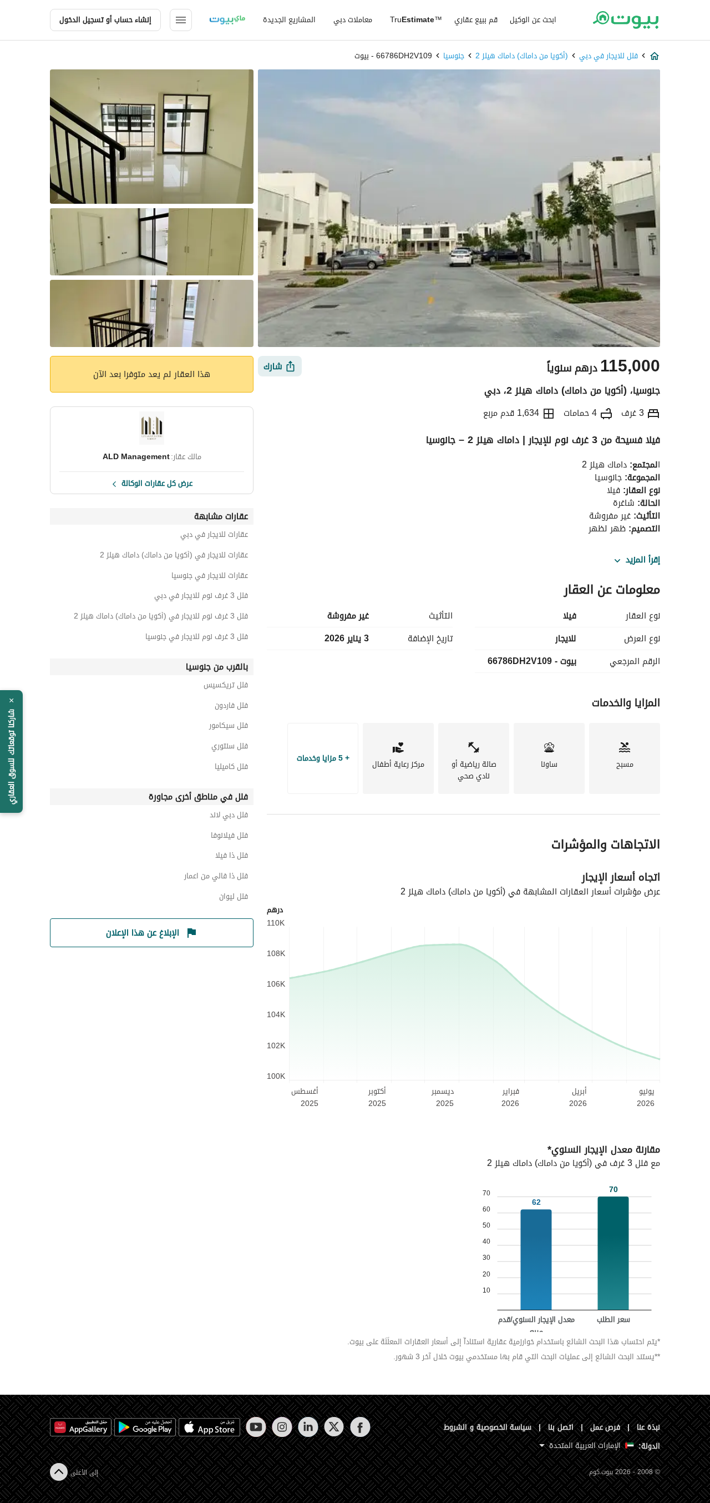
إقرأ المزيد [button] (643, 560)
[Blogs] (227, 20)
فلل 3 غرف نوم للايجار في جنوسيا (196, 638)
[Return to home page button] (625, 20)
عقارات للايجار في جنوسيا (209, 577)
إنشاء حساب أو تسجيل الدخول (105, 19)
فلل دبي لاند (229, 816)
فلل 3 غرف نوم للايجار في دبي (201, 597)
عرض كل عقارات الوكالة (156, 482)
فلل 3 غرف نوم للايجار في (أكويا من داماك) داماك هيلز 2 (161, 618)
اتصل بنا (561, 1427)
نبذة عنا (648, 1427)
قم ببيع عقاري (476, 19)
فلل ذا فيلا (231, 857)
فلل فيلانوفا (229, 837)
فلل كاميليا (231, 768)
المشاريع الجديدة (289, 19)
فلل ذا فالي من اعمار (216, 877)
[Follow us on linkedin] (308, 1427)
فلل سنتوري (229, 747)
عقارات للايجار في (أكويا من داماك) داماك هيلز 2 (174, 556)
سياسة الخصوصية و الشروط (488, 1427)
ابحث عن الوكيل (533, 19)
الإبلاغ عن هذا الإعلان (142, 932)
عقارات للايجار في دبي (214, 536)
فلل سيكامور (228, 727)
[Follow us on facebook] (360, 1427)
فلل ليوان (233, 898)
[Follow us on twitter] (334, 1427)
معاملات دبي (352, 19)
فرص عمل (605, 1427)
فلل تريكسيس (226, 686)
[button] (11, 751)
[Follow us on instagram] (282, 1427)
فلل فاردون (231, 707)
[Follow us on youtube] (256, 1427)
